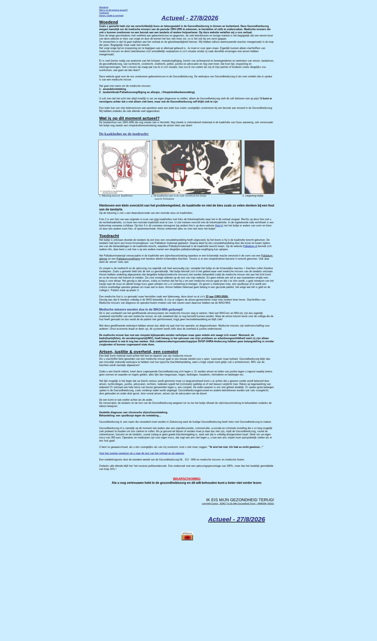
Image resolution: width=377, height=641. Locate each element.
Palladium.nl (250, 246)
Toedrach (103, 13)
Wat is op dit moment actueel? (113, 10)
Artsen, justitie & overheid (111, 15)
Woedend (103, 7)
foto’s (219, 225)
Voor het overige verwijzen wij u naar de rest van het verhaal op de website (141, 453)
